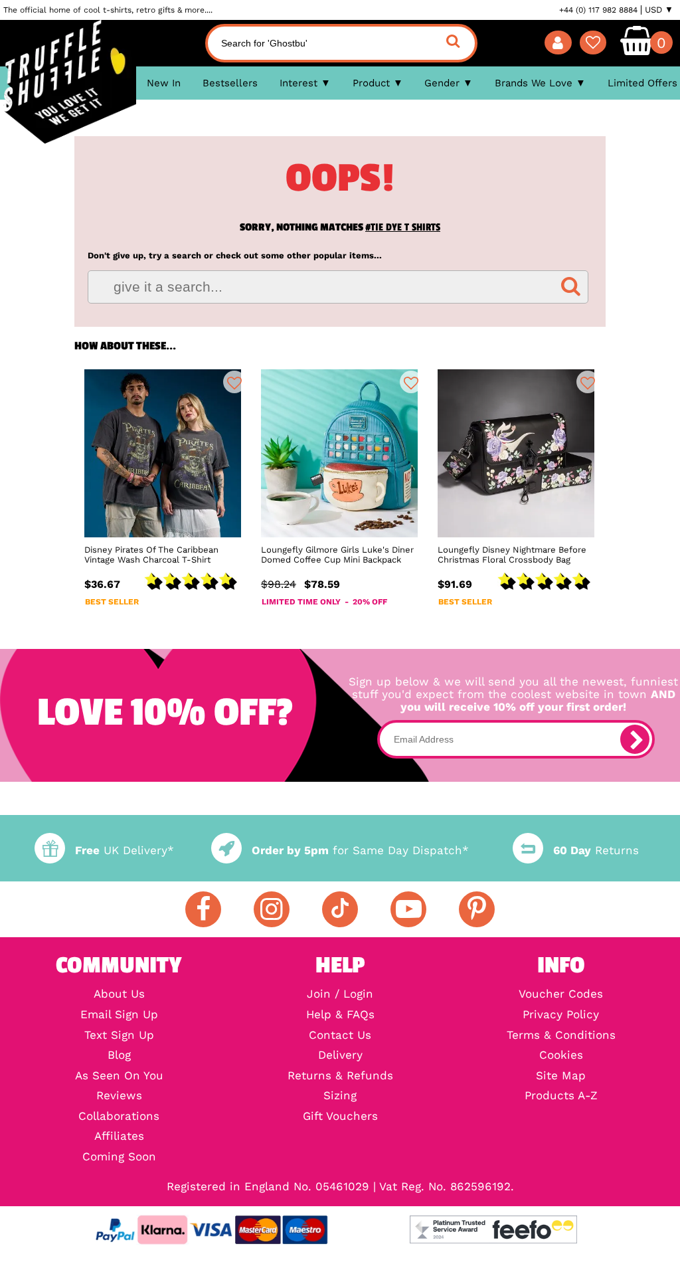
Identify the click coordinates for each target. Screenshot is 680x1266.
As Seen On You (119, 1076)
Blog (119, 1055)
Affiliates (119, 1136)
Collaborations (118, 1117)
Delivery (340, 1055)
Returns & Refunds (340, 1076)
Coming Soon (119, 1157)
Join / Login (340, 994)
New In (164, 83)
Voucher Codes (561, 994)
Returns (596, 850)
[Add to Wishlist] (234, 382)
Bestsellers (230, 83)
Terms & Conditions (561, 1035)
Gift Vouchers (340, 1117)
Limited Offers (642, 83)
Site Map (561, 1076)
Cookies (561, 1055)
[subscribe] (634, 739)
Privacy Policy (561, 1015)
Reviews (119, 1096)
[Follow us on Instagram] (272, 909)
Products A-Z (561, 1096)
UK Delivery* (124, 850)
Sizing (340, 1096)
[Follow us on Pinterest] (477, 909)
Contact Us (340, 1035)
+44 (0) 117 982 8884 (598, 10)
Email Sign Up (119, 1015)
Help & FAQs (340, 1015)
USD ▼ (659, 10)
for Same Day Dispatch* (360, 850)
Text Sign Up (119, 1035)
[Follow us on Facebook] (203, 909)
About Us (119, 994)
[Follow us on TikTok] (340, 909)
